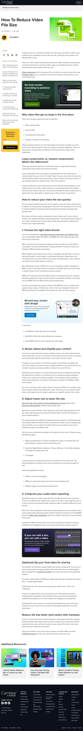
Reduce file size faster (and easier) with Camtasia (10, 122)
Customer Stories (63, 709)
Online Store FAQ (75, 715)
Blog (60, 701)
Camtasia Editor (24, 696)
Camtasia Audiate (24, 701)
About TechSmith (75, 694)
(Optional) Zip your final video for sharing (10, 114)
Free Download (32, 104)
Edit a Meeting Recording (49, 698)
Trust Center (61, 714)
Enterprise (35, 711)
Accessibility (12, 727)
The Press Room (75, 702)
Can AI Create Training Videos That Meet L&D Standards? (40, 672)
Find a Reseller (74, 712)
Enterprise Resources (76, 710)
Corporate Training (37, 697)
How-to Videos (49, 701)
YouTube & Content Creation (11, 7)
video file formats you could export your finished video (59, 234)
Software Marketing (37, 702)
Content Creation (50, 709)
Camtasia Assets (24, 707)
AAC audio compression (38, 515)
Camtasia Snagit (24, 699)
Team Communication (36, 705)
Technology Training (50, 706)
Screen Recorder (37, 694)
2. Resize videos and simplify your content (10, 94)
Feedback (48, 711)
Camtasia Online (24, 712)
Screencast (22, 704)
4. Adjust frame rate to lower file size (10, 101)
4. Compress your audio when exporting (10, 108)
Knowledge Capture (50, 704)
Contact (19, 727)
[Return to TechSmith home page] (7, 2)
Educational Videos (37, 709)
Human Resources (37, 699)
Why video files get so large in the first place (10, 66)
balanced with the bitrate (31, 405)
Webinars (61, 699)
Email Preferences (63, 719)
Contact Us (73, 697)
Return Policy (74, 720)
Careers (73, 707)
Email (4, 139)
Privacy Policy (4, 727)
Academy (61, 707)
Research (61, 704)
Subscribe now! (10, 147)
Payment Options (75, 718)
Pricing (72, 699)
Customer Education (50, 694)
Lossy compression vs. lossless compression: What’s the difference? (10, 74)
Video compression (29, 72)
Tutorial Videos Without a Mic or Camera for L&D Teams (13, 672)
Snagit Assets (23, 709)
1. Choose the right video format (9, 88)
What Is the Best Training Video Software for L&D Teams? (69, 672)
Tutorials (60, 696)
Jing (21, 714)
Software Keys (62, 717)
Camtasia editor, (28, 75)
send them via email (44, 572)
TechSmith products (29, 634)
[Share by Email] (16, 55)
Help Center (61, 712)
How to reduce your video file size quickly (10, 81)
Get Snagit (30, 315)
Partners (73, 705)
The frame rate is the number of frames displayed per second (43, 403)
